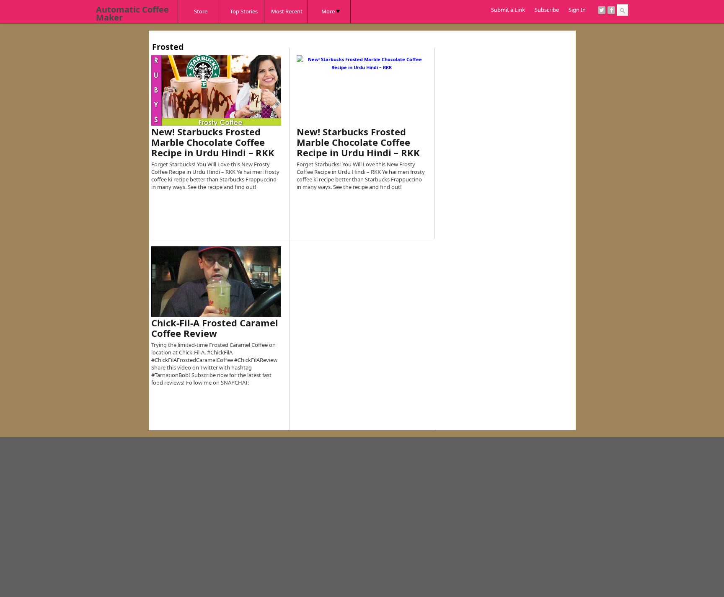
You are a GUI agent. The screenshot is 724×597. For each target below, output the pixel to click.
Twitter (601, 10)
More (328, 11)
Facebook (611, 10)
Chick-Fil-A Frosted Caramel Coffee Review (214, 327)
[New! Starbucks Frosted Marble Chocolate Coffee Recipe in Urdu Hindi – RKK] (216, 90)
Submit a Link (508, 9)
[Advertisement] (303, 34)
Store (200, 11)
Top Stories (244, 11)
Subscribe (547, 9)
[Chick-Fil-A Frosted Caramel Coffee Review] (216, 281)
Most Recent (287, 11)
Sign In (577, 9)
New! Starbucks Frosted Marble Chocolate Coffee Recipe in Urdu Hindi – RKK (212, 142)
